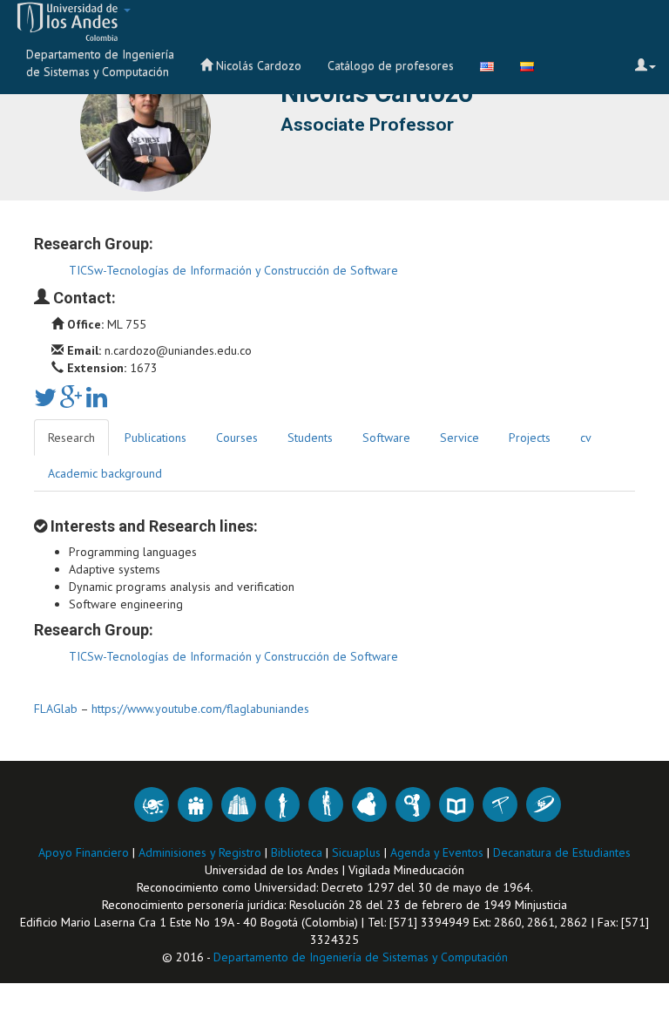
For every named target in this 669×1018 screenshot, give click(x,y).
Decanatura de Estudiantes (562, 852)
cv (585, 437)
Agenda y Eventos (438, 852)
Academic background (105, 473)
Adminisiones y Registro (202, 852)
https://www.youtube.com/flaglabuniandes (200, 708)
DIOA (151, 804)
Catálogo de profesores (391, 65)
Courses (237, 437)
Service (459, 437)
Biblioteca (298, 852)
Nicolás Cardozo (257, 65)
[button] (67, 22)
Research (71, 437)
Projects (530, 437)
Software (386, 437)
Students (310, 437)
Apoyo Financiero (85, 852)
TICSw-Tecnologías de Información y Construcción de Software (233, 270)
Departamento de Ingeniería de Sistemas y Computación (100, 62)
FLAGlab (56, 708)
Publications (155, 437)
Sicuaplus (358, 852)
